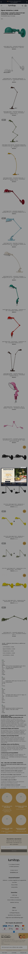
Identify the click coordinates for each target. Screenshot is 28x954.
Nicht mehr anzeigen (24, 467)
